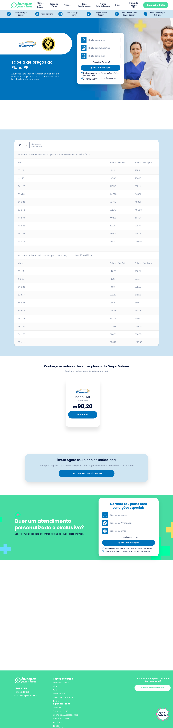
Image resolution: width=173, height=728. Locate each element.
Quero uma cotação (100, 67)
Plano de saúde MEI (133, 5)
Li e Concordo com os (91, 73)
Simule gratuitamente (152, 687)
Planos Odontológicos (103, 5)
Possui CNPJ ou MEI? (102, 62)
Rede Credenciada (84, 5)
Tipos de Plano (54, 5)
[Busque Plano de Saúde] (21, 5)
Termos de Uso (106, 73)
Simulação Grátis (156, 5)
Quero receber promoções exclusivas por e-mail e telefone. (100, 78)
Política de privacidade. (144, 548)
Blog (117, 5)
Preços (67, 5)
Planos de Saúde (40, 5)
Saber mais (83, 414)
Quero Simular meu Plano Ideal (86, 473)
